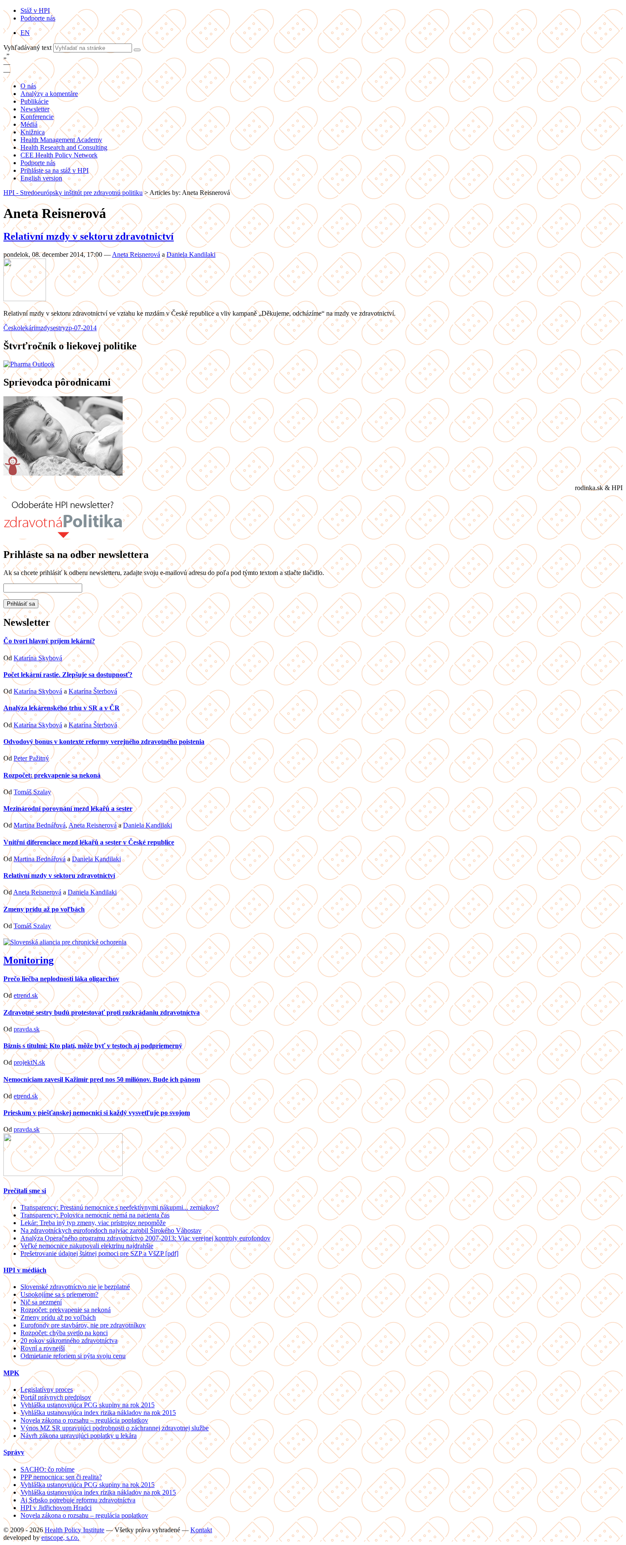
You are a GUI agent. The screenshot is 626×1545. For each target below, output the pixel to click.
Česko (11, 327)
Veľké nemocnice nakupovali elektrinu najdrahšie (86, 1245)
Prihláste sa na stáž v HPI (54, 170)
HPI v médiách (24, 1270)
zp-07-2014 (81, 327)
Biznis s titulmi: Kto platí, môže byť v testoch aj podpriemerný (92, 1045)
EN (25, 32)
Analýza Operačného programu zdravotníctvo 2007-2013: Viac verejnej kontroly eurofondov (145, 1238)
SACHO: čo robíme (47, 1469)
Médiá (28, 124)
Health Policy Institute (74, 1529)
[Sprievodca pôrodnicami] (63, 473)
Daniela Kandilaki (191, 254)
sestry (58, 327)
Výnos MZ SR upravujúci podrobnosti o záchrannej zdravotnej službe (114, 1428)
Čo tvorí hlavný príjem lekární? (49, 641)
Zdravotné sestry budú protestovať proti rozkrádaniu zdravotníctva (101, 1012)
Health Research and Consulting (63, 147)
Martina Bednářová (40, 825)
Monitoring (28, 960)
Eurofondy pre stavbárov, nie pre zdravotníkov (83, 1325)
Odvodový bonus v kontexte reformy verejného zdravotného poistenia (103, 741)
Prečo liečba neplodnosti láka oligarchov (61, 978)
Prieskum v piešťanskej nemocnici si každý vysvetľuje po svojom (96, 1112)
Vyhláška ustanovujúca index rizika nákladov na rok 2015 (98, 1412)
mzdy (42, 327)
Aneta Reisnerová (136, 254)
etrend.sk (26, 995)
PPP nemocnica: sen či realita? (61, 1477)
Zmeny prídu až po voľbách (44, 909)
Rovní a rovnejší (42, 1348)
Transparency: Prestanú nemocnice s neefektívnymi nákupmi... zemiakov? (119, 1207)
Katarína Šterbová (93, 691)
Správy (13, 1452)
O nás (28, 86)
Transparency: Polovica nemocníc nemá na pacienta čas (94, 1215)
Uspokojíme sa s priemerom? (59, 1294)
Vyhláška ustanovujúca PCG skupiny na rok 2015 (87, 1405)
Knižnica (32, 132)
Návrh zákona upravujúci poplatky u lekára (78, 1435)
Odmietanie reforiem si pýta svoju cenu (73, 1355)
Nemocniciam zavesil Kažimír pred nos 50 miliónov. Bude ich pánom (101, 1079)
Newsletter (34, 109)
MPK (11, 1373)
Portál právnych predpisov (55, 1397)
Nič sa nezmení (41, 1302)
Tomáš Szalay (32, 792)
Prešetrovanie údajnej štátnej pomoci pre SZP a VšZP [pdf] (99, 1253)
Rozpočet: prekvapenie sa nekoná (52, 775)
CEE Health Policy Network (59, 155)
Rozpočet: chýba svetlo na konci (64, 1332)
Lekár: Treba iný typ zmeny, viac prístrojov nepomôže (93, 1222)
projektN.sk (29, 1062)
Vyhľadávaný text (28, 47)
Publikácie (34, 101)
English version (41, 178)
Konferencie (37, 116)
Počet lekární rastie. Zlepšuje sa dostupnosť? (67, 674)
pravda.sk (27, 1029)
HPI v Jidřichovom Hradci (56, 1507)
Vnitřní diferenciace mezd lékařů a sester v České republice (88, 842)
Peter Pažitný (31, 758)
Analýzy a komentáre (49, 93)
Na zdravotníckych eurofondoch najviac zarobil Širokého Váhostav (110, 1230)
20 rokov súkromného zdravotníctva (69, 1340)
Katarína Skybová (38, 658)
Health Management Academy (61, 139)
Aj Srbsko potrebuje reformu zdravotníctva (77, 1500)
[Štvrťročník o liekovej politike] (29, 364)
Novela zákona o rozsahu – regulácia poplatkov (84, 1420)
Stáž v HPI (35, 10)
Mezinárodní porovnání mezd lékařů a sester (67, 808)
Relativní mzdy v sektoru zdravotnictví (88, 236)
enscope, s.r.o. (60, 1537)
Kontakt (201, 1529)
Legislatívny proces (46, 1389)
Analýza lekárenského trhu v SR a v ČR (61, 708)
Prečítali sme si (24, 1190)
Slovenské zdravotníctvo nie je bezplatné (75, 1286)
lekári (27, 327)
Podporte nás (37, 18)
